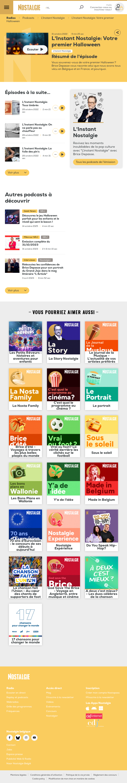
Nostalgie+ (52, 715)
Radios (11, 18)
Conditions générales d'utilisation (46, 775)
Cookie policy (38, 779)
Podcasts (28, 18)
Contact (11, 745)
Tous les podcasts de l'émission (95, 162)
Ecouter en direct (16, 692)
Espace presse (14, 754)
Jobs (9, 749)
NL (47, 7)
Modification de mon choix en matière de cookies (72, 779)
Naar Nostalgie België (18, 763)
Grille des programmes (19, 706)
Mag (48, 692)
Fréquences (13, 711)
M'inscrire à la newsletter (100, 697)
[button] (17, 172)
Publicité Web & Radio (18, 758)
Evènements (53, 706)
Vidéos (50, 702)
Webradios (12, 702)
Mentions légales (18, 775)
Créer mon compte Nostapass (103, 692)
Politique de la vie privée (78, 775)
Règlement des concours (105, 775)
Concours (51, 711)
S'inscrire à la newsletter (60, 697)
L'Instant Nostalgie (53, 18)
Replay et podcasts (17, 697)
